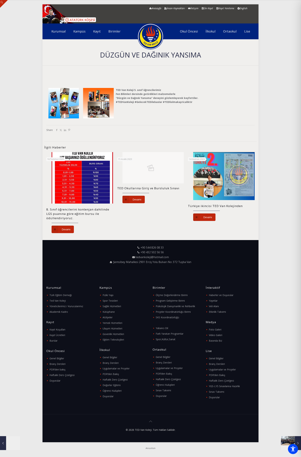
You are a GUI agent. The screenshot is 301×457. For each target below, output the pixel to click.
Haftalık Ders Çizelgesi (62, 375)
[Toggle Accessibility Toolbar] (293, 449)
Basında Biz (215, 340)
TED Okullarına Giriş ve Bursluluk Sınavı (148, 188)
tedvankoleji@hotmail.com (152, 257)
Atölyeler (108, 317)
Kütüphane (109, 311)
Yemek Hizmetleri (112, 323)
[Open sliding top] (4, 4)
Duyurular (54, 380)
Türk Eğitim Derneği (60, 295)
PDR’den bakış (57, 369)
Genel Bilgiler (56, 358)
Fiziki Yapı (108, 295)
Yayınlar (213, 300)
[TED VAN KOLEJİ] (150, 36)
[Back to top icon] (150, 421)
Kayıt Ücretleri (57, 335)
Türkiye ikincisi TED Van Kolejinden (215, 206)
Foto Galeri (215, 329)
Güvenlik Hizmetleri (113, 334)
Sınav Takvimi (163, 390)
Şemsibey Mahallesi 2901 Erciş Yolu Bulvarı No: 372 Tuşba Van (152, 262)
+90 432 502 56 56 (152, 252)
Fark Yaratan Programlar (169, 333)
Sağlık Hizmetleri (112, 306)
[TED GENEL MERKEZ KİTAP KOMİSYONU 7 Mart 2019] (10, 443)
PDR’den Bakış (111, 374)
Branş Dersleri (57, 364)
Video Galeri (215, 335)
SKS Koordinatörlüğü (167, 317)
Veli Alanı (214, 306)
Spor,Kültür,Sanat (165, 339)
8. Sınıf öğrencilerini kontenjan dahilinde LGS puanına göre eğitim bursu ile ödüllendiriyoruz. (77, 213)
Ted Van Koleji (57, 300)
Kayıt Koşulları (57, 329)
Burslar (53, 340)
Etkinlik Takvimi (217, 311)
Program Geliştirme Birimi (170, 300)
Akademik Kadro (58, 311)
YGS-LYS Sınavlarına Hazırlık (224, 386)
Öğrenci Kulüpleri (112, 390)
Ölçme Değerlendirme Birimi (172, 295)
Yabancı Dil (162, 328)
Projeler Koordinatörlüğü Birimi (173, 311)
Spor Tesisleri (110, 300)
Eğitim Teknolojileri (113, 339)
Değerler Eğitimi (112, 385)
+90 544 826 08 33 (152, 247)
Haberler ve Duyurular (221, 295)
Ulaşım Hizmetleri (112, 328)
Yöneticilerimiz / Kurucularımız (66, 306)
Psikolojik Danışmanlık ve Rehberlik (175, 306)
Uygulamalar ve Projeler (116, 368)
